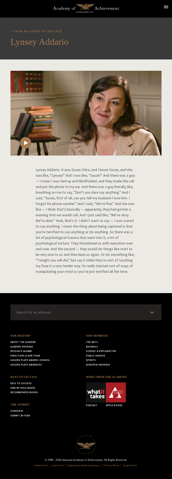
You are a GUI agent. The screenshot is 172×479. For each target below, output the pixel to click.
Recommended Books (24, 392)
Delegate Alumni (21, 351)
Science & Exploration (101, 351)
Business (92, 346)
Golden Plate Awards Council (30, 360)
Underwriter (41, 465)
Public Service (95, 355)
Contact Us (57, 465)
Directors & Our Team (25, 355)
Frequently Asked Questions (83, 465)
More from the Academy (106, 377)
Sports (91, 360)
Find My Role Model (23, 387)
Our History (20, 335)
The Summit (20, 404)
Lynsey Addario (39, 42)
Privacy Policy (111, 465)
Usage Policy (130, 465)
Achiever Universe (98, 364)
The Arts (92, 342)
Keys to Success (23, 377)
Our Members (97, 335)
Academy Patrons (21, 346)
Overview (16, 410)
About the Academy (23, 342)
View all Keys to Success (38, 31)
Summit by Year (20, 415)
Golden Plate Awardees (26, 364)
